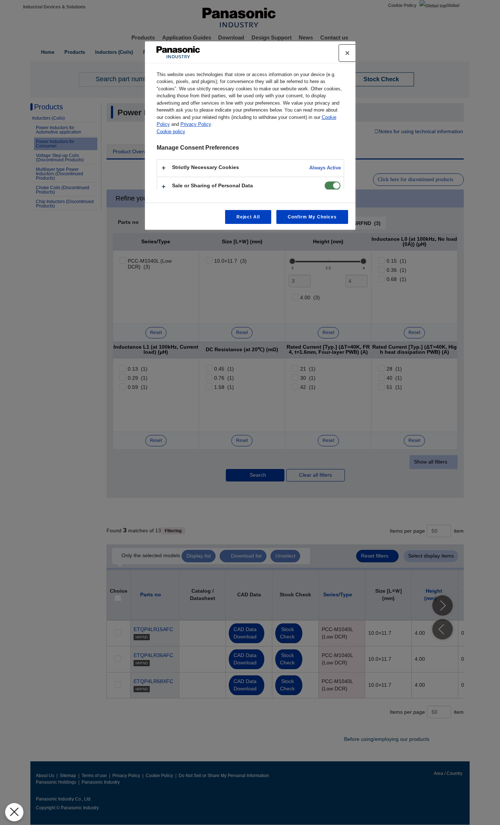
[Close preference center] (347, 53)
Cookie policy (171, 131)
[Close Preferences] (14, 812)
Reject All (248, 217)
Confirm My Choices (312, 217)
